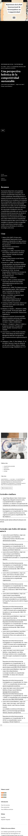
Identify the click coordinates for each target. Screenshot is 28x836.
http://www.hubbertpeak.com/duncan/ (12, 268)
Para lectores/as (5, 805)
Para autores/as (5, 807)
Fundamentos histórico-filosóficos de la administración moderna (13, 539)
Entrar (25, 1)
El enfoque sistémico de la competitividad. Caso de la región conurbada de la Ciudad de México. (14, 655)
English (3, 817)
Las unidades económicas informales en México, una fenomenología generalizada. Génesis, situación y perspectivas (14, 710)
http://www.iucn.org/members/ (10, 246)
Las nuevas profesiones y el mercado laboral (15, 620)
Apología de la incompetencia (10, 692)
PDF (3, 130)
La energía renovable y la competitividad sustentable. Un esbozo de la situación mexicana (13, 674)
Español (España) (5, 819)
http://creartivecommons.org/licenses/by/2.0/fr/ (14, 338)
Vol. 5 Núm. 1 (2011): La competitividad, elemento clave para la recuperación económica (13, 67)
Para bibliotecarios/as (7, 809)
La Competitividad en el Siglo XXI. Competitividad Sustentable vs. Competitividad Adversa (15, 557)
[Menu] (14, 17)
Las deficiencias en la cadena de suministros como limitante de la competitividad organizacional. (15, 578)
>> (1, 725)
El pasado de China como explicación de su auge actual (14, 636)
